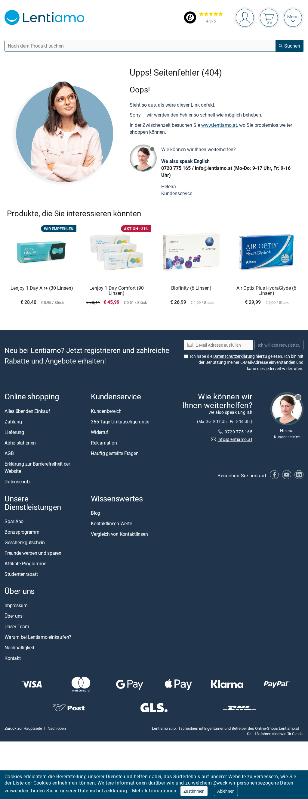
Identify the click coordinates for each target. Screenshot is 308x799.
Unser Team (17, 626)
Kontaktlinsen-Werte (111, 523)
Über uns (14, 616)
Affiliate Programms (25, 563)
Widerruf (99, 432)
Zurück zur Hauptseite (23, 728)
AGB (9, 453)
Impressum (16, 605)
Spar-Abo (14, 521)
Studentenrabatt (21, 574)
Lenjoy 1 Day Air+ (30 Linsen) (42, 288)
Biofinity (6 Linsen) (191, 288)
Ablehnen (226, 791)
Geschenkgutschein (25, 542)
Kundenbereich (106, 411)
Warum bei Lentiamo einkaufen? (38, 637)
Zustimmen (194, 791)
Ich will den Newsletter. (279, 345)
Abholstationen (20, 442)
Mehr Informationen (154, 790)
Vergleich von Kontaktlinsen (119, 534)
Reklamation (104, 442)
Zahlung (13, 421)
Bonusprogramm (22, 532)
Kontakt (12, 658)
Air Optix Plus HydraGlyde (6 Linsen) (266, 291)
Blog (95, 513)
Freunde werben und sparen (33, 553)
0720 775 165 (176, 168)
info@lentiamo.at (213, 168)
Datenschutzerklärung (102, 790)
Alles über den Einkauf (27, 411)
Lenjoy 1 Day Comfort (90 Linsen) (116, 291)
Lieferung (14, 432)
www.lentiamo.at (219, 125)
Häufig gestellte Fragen (114, 453)
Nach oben (57, 728)
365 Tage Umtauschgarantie (120, 421)
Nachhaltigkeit (19, 647)
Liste (18, 782)
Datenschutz (17, 481)
